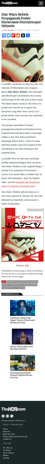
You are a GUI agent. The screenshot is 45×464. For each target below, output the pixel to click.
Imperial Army (13, 281)
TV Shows (7, 450)
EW (27, 265)
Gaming (6, 458)
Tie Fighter (20, 288)
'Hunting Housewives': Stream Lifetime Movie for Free (21, 375)
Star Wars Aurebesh (29, 285)
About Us (6, 431)
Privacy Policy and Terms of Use (15, 436)
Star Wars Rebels (8, 288)
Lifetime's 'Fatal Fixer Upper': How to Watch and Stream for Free (22, 320)
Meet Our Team (9, 434)
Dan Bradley (9, 30)
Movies (5, 455)
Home (5, 429)
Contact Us (7, 439)
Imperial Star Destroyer (28, 281)
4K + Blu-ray (7, 448)
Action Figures (8, 453)
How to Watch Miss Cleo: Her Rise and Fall (21, 347)
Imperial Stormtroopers (11, 285)
